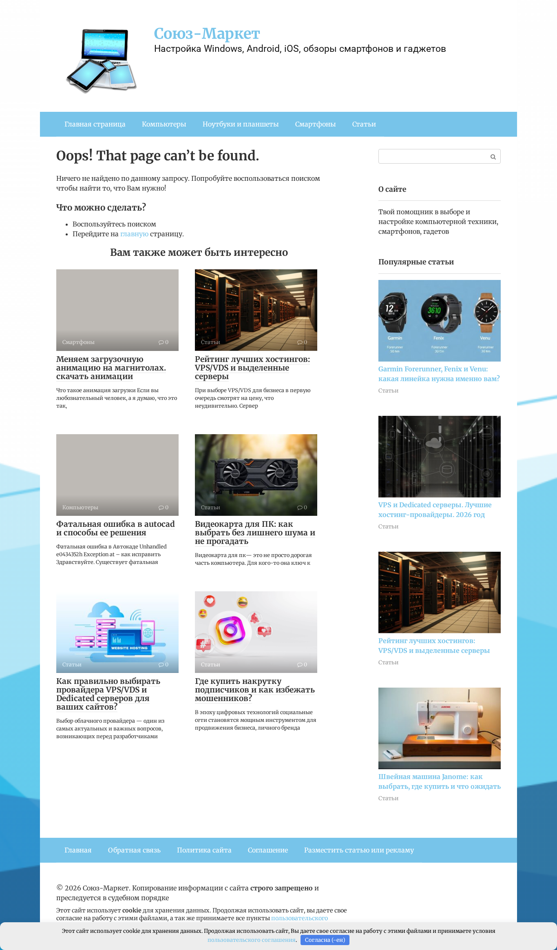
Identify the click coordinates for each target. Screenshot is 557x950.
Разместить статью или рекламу (359, 850)
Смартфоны (315, 124)
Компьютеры (164, 124)
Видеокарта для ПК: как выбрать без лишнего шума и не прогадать (255, 532)
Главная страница (95, 124)
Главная (78, 850)
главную (134, 234)
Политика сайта (204, 850)
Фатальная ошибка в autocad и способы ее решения (115, 528)
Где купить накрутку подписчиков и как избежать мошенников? (255, 689)
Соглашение (268, 850)
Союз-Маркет (207, 33)
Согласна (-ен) (325, 940)
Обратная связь (134, 850)
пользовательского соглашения (252, 940)
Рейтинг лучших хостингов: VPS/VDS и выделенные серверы (252, 367)
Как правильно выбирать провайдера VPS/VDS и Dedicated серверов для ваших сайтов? (108, 694)
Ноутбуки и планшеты (241, 124)
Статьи (364, 124)
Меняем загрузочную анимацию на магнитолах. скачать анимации (111, 367)
